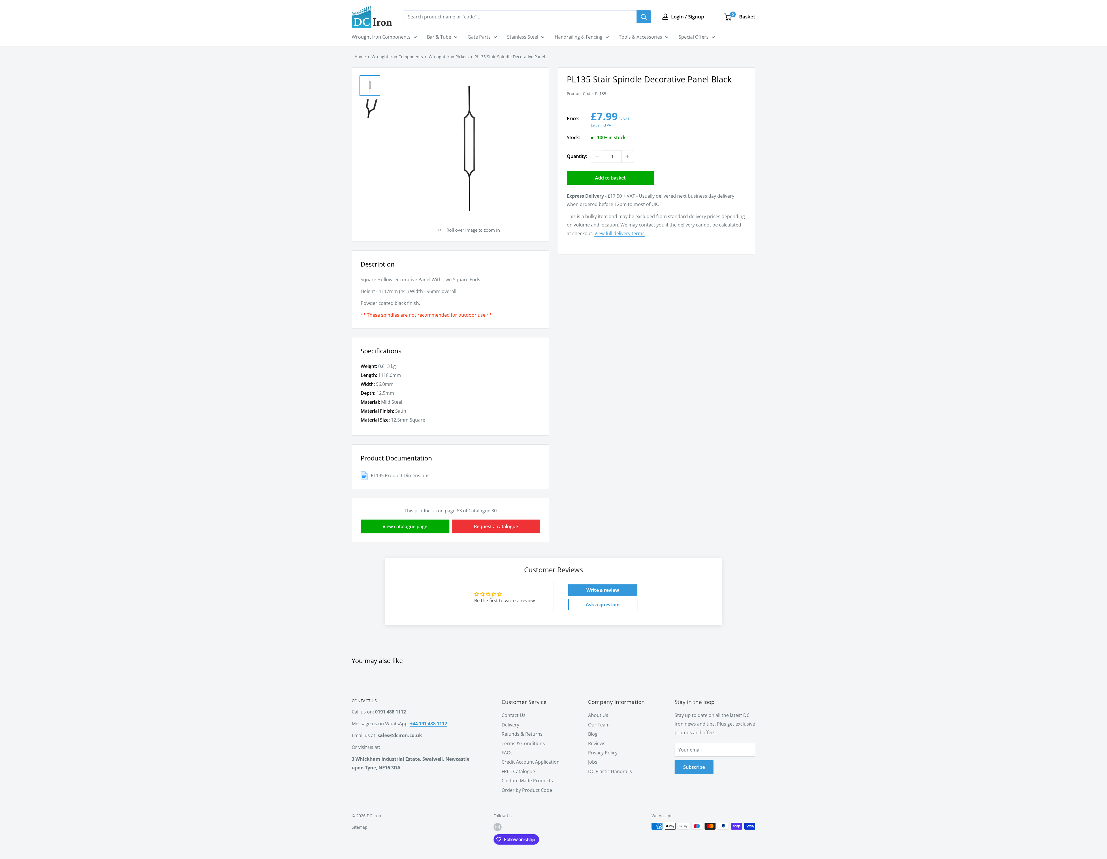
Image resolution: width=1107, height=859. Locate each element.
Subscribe (694, 767)
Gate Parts (479, 37)
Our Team (599, 725)
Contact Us (514, 715)
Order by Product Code (527, 790)
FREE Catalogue (518, 771)
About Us (598, 715)
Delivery (510, 725)
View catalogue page (405, 526)
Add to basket (610, 177)
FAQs (507, 752)
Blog (593, 734)
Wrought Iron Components (381, 37)
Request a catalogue (496, 526)
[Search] (644, 16)
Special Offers (694, 37)
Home (360, 56)
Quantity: (577, 156)
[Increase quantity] (628, 156)
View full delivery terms (619, 233)
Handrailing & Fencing (579, 37)
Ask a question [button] (603, 604)
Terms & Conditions (523, 743)
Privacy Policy (602, 752)
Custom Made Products (527, 780)
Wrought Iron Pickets (449, 56)
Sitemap (360, 827)
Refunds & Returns (522, 734)
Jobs (592, 762)
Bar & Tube (439, 37)
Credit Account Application (531, 762)
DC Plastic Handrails (610, 771)
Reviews (596, 743)
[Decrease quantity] (597, 156)
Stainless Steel (522, 37)
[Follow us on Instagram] (498, 827)
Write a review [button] (602, 590)
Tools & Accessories (640, 37)
